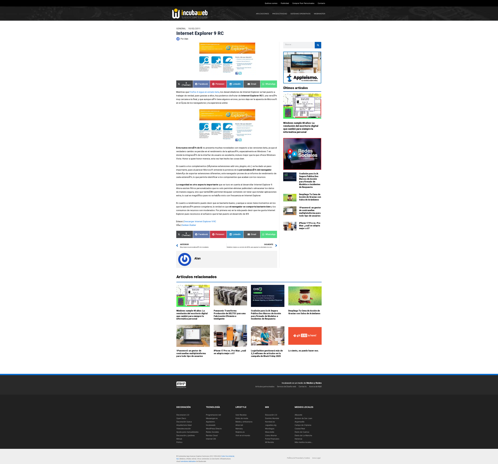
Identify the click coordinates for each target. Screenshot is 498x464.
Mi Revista (269, 442)
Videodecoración (183, 428)
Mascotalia (269, 432)
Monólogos (269, 428)
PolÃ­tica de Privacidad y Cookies (298, 458)
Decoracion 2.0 (182, 415)
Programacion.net (213, 415)
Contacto (321, 3)
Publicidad (285, 3)
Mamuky (239, 428)
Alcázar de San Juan (303, 418)
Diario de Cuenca (302, 432)
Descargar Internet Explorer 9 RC (200, 221)
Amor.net (239, 425)
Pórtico (179, 442)
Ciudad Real (300, 428)
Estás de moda (242, 418)
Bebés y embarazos (244, 421)
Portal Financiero (272, 439)
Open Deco (181, 418)
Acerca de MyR (315, 386)
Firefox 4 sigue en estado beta (204, 92)
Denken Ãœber (189, 225)
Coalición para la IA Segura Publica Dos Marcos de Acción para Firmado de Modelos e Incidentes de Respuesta (309, 180)
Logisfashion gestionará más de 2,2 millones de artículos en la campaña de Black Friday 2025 (267, 353)
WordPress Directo (214, 428)
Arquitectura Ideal (184, 425)
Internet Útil (211, 439)
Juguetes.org (270, 425)
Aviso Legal (316, 458)
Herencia (298, 439)
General (181, 28)
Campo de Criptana (303, 425)
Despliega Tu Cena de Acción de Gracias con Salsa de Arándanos (310, 197)
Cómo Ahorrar (271, 435)
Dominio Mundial (272, 418)
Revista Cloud (212, 435)
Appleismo (210, 421)
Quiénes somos (271, 3)
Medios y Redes (314, 383)
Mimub (179, 439)
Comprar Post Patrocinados (303, 3)
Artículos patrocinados (264, 386)
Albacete (298, 415)
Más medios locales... (304, 442)
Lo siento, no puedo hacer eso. (303, 350)
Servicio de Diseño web (286, 386)
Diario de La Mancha (303, 435)
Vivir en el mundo (243, 435)
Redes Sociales (212, 432)
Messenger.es (212, 418)
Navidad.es (270, 421)
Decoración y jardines (185, 435)
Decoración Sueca (184, 421)
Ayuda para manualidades (187, 432)
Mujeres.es (240, 432)
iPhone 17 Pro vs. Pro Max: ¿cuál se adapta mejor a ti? (309, 226)
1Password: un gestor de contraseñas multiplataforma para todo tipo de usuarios (310, 211)
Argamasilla (299, 421)
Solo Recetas (241, 415)
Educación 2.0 (271, 415)
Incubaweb (210, 425)
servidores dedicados (188, 461)
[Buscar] (318, 45)
